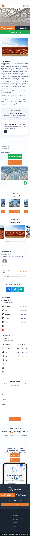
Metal (16, 435)
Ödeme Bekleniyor (22, 348)
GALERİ (15, 522)
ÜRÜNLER (15, 526)
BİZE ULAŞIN (15, 530)
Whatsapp (23, 495)
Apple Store (16, 455)
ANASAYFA (15, 512)
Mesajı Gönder (15, 419)
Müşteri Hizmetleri (8, 495)
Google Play (16, 460)
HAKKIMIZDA (15, 515)
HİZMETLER (15, 519)
